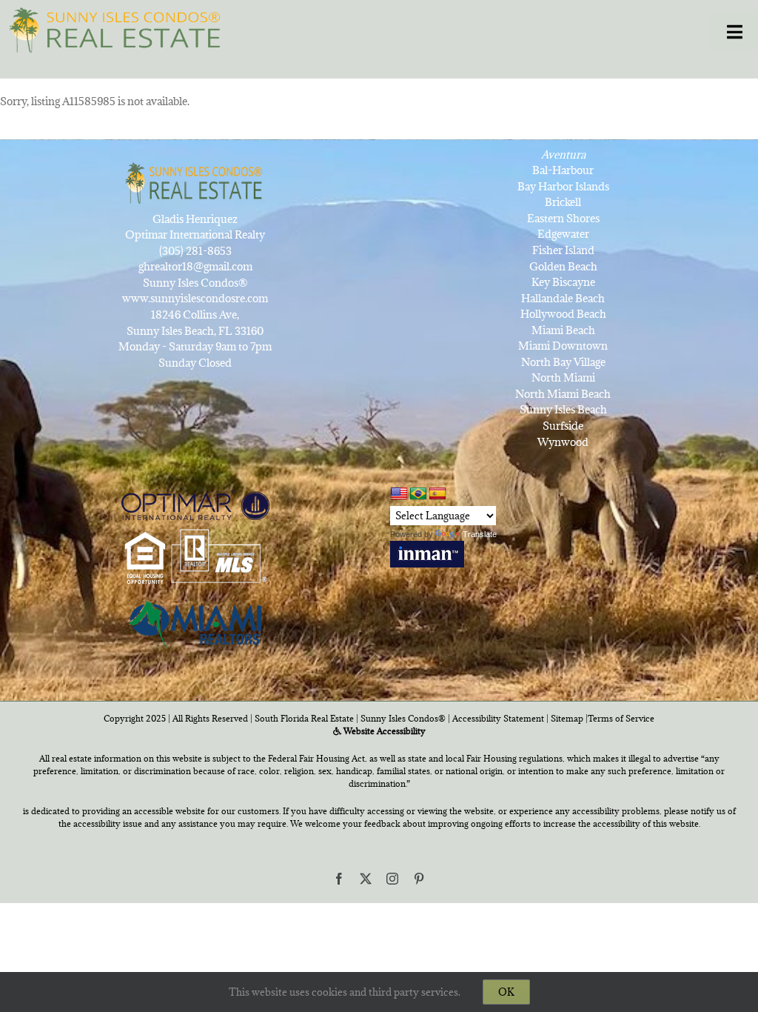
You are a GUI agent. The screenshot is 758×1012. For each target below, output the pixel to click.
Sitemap (567, 718)
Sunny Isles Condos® (403, 718)
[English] (399, 494)
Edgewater (563, 234)
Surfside (563, 426)
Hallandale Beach (563, 298)
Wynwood (562, 442)
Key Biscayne (563, 282)
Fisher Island (563, 250)
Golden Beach (563, 266)
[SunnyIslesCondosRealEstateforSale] (119, 28)
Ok (506, 992)
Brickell (563, 202)
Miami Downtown (563, 346)
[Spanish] (437, 494)
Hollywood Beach (563, 314)
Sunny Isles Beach (563, 409)
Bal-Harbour (563, 170)
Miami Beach (563, 330)
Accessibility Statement (498, 718)
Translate (480, 534)
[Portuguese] (418, 494)
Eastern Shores (563, 218)
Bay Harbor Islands (563, 186)
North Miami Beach (563, 394)
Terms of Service (621, 718)
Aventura (563, 154)
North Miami (563, 377)
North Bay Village (563, 362)
